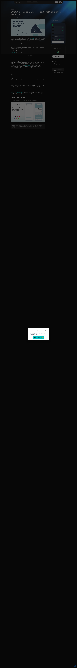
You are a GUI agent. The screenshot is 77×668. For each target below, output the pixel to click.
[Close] (48, 328)
